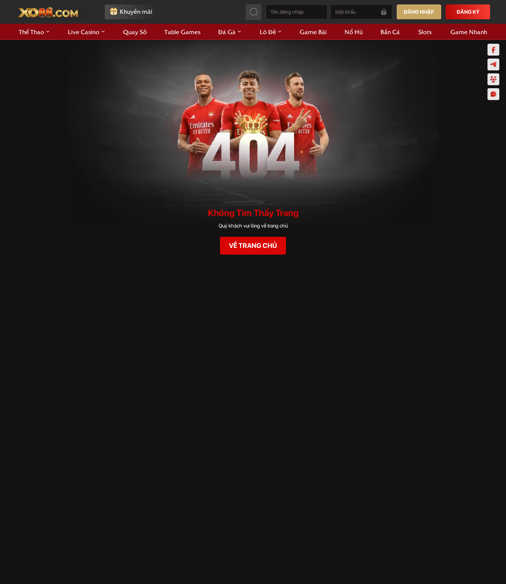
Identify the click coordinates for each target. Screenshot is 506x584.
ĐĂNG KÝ (468, 12)
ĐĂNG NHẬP (419, 12)
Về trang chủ (253, 245)
